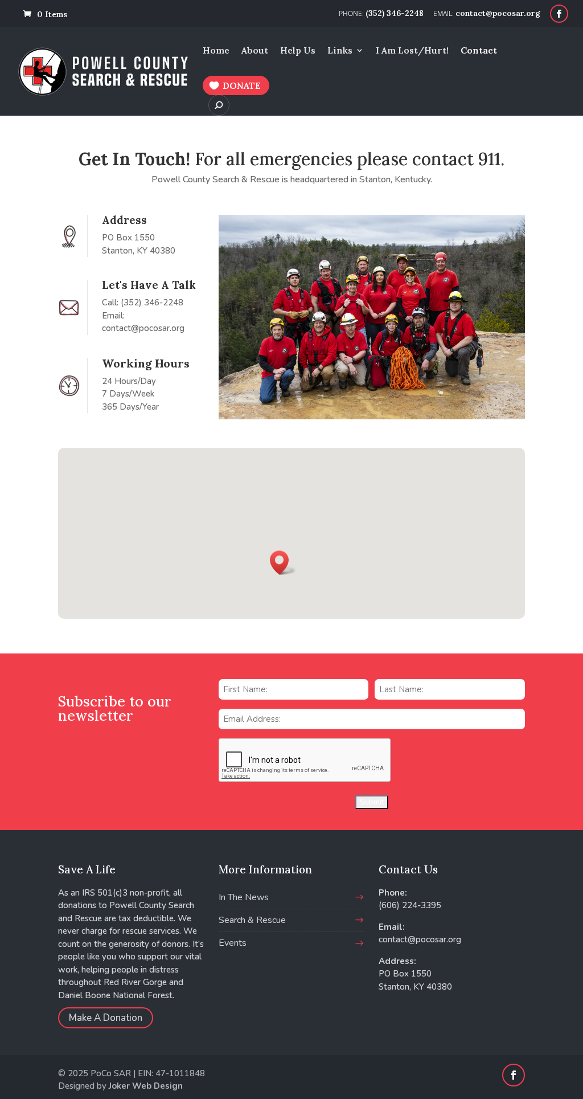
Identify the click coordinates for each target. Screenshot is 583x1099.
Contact (479, 51)
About (254, 51)
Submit (372, 802)
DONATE (242, 85)
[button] (283, 562)
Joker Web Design (146, 1086)
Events (233, 943)
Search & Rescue (252, 920)
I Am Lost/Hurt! (412, 51)
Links (339, 51)
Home (216, 51)
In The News (244, 897)
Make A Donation (105, 1017)
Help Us (297, 51)
